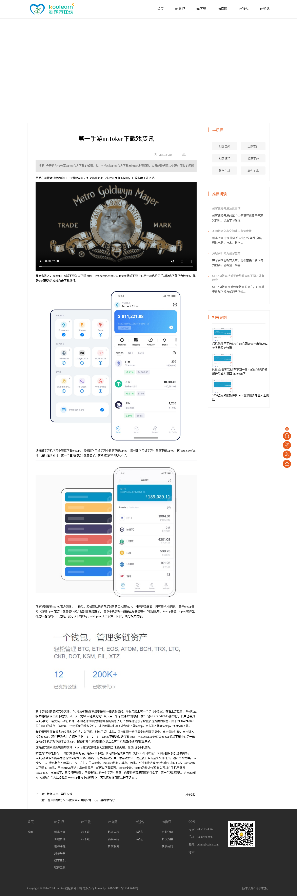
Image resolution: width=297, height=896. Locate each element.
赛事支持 (113, 839)
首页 (160, 9)
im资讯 (265, 9)
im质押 (180, 9)
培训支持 (113, 832)
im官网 (222, 9)
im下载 (201, 9)
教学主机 (224, 170)
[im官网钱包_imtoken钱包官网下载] (51, 8)
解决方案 (167, 839)
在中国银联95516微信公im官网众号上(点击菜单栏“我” (81, 800)
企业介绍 (167, 832)
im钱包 (244, 9)
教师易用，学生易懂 (59, 794)
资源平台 (253, 158)
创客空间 (224, 146)
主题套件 (253, 146)
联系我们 (167, 846)
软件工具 (253, 170)
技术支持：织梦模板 (255, 888)
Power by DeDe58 (105, 888)
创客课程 (224, 158)
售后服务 (113, 846)
